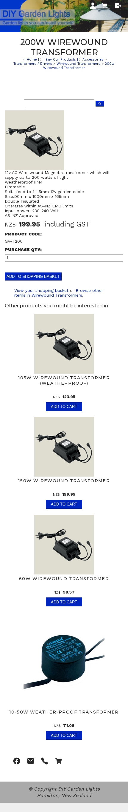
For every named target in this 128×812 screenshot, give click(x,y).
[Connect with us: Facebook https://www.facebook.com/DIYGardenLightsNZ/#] (16, 761)
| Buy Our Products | (60, 59)
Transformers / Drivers (32, 63)
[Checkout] (118, 5)
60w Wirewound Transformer (64, 578)
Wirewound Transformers (78, 63)
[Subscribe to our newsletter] (30, 761)
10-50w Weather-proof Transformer (64, 712)
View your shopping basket (41, 290)
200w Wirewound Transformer (79, 65)
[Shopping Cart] (105, 7)
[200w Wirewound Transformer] (34, 168)
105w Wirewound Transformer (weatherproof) (64, 380)
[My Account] (92, 5)
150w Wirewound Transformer (64, 480)
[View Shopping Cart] (58, 761)
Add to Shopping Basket (33, 276)
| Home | (32, 59)
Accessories (92, 59)
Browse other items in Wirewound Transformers (58, 293)
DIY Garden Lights (79, 789)
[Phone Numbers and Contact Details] (44, 761)
